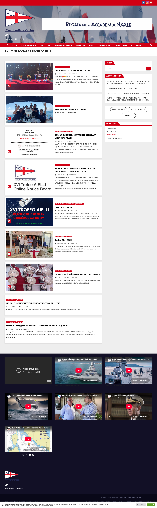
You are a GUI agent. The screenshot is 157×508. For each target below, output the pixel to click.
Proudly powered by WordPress (13, 501)
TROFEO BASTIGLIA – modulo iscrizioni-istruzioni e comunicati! (128, 93)
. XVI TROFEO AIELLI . (65, 207)
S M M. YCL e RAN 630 (137, 109)
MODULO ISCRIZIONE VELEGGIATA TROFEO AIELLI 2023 (33, 303)
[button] (151, 45)
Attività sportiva (28, 45)
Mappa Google (111, 134)
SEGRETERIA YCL (118, 109)
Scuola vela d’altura (85, 45)
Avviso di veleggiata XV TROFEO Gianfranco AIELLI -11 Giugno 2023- (38, 326)
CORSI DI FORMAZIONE (134, 498)
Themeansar (35, 501)
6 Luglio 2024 (61, 141)
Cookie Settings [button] (141, 505)
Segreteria (73, 74)
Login (138, 45)
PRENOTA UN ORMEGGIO (123, 45)
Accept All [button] (151, 505)
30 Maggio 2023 (13, 329)
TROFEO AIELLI (58, 66)
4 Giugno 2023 (12, 306)
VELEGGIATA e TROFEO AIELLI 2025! (72, 70)
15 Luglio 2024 (62, 113)
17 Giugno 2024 (62, 210)
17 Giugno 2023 (62, 243)
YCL (7, 35)
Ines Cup (149, 498)
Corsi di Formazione (63, 45)
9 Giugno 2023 (61, 277)
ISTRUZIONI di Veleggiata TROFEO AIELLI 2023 (77, 274)
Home (14, 45)
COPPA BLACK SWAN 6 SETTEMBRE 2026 (122, 88)
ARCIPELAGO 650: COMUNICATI (117, 498)
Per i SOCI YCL (104, 45)
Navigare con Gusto (111, 501)
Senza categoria (59, 131)
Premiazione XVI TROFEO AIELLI (70, 109)
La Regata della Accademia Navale (95, 501)
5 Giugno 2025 (61, 74)
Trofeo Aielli (149, 501)
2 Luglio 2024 (61, 175)
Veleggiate (45, 45)
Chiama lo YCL (129, 115)
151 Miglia (103, 498)
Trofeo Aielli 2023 (63, 240)
